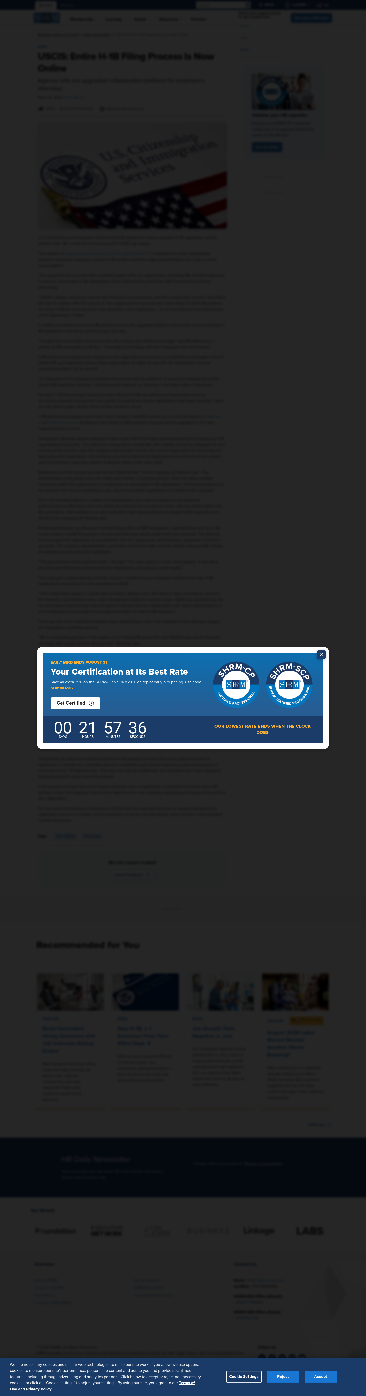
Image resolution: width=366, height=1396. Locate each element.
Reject (283, 1377)
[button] (75, 703)
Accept (320, 1377)
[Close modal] (321, 654)
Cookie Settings (244, 1377)
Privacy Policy (39, 1388)
